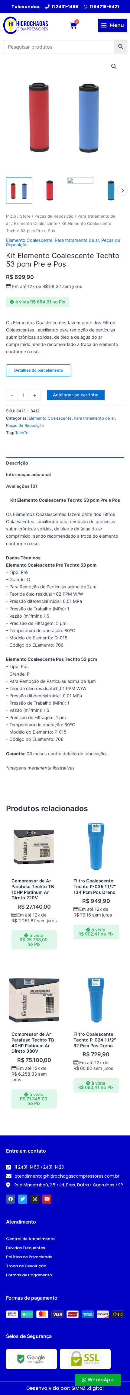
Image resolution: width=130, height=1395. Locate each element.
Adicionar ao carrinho (76, 395)
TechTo (21, 432)
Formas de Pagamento (29, 1275)
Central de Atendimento (30, 1239)
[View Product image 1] (19, 190)
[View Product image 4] (111, 190)
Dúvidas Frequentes (25, 1248)
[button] (112, 25)
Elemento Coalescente (35, 223)
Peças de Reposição (53, 216)
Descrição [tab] (17, 463)
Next (122, 190)
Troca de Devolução (26, 1266)
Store (25, 216)
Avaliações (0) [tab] (21, 486)
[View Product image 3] (80, 190)
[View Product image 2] (50, 190)
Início (11, 216)
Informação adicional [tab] (28, 474)
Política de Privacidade (29, 1257)
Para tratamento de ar (77, 240)
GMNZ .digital (87, 1388)
